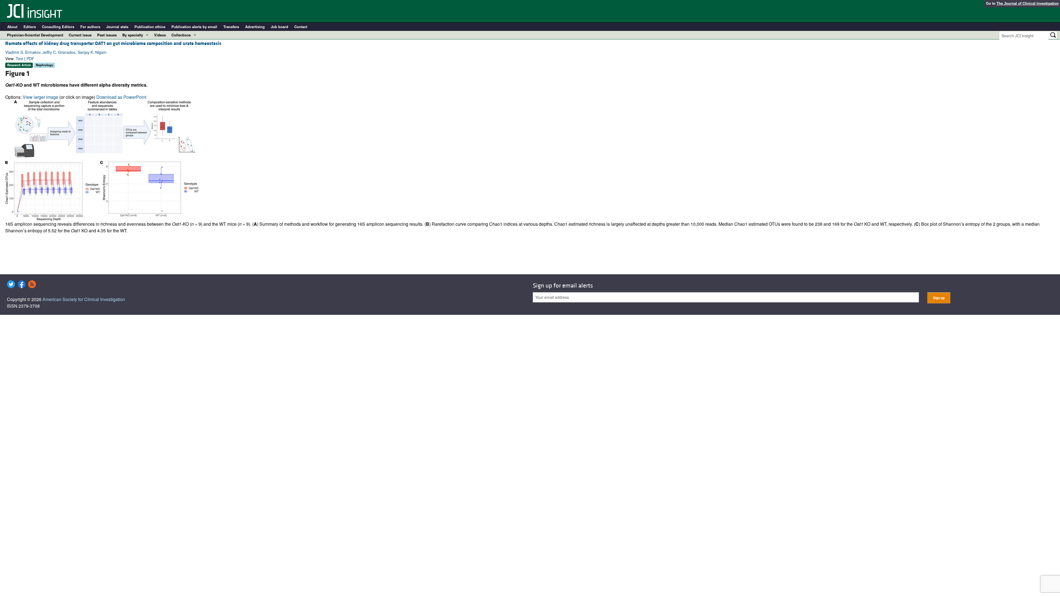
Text (19, 58)
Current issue (80, 35)
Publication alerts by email (194, 26)
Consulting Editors (58, 26)
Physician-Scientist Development (35, 35)
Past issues (107, 35)
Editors (29, 26)
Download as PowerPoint (121, 97)
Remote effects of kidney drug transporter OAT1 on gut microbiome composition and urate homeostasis (113, 43)
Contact (300, 26)
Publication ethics (149, 26)
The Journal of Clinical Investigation (1028, 3)
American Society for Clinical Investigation (84, 299)
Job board (279, 26)
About (12, 26)
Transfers (231, 26)
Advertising (255, 26)
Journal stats (117, 26)
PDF (30, 58)
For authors (90, 26)
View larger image (40, 97)
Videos (160, 35)
